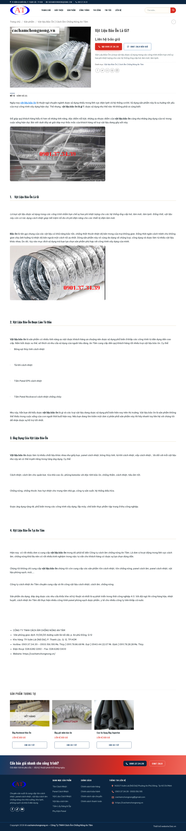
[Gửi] (173, 10)
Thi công (97, 10)
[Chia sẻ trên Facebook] (97, 70)
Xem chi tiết (30, 745)
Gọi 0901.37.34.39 (110, 46)
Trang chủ (46, 10)
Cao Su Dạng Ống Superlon (108, 733)
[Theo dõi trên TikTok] (17, 809)
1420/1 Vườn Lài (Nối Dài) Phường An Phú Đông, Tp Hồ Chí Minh (143, 786)
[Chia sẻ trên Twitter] (102, 70)
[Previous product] (173, 22)
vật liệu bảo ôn (28, 102)
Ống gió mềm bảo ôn (63, 733)
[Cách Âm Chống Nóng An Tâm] (23, 10)
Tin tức (108, 10)
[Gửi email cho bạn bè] (107, 70)
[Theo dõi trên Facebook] (12, 809)
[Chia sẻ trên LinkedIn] (117, 70)
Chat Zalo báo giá (139, 46)
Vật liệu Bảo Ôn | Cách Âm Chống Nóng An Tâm (63, 21)
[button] (13, 84)
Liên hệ (118, 10)
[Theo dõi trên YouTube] (22, 809)
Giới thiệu (58, 10)
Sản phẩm (71, 10)
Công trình (84, 10)
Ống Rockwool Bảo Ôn (21, 733)
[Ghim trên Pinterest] (112, 70)
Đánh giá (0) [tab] (22, 95)
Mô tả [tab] (12, 95)
